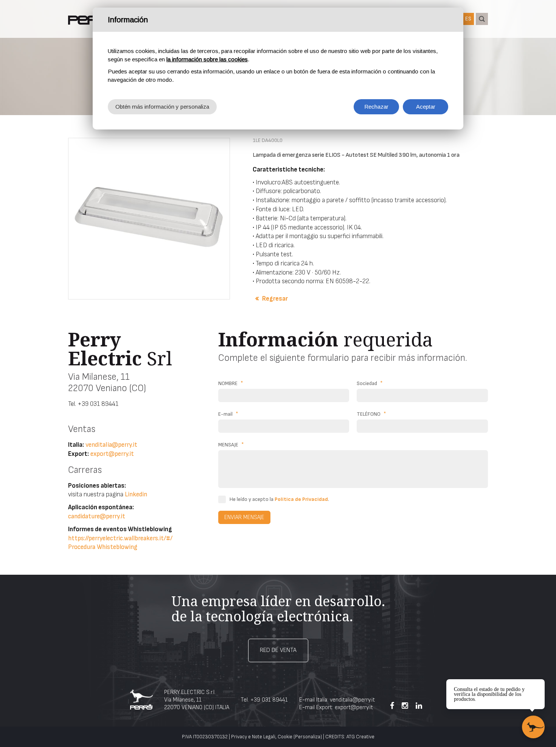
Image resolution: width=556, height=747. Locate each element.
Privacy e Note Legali (253, 737)
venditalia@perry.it (111, 445)
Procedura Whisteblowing (102, 547)
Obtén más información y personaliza (162, 106)
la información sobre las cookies (207, 59)
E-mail (228, 414)
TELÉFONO (371, 414)
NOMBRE (230, 383)
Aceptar (425, 106)
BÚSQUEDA (482, 19)
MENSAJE (231, 444)
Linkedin (136, 494)
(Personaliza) (308, 737)
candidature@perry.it (96, 516)
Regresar (275, 299)
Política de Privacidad (301, 499)
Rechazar (376, 106)
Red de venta (278, 650)
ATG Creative (360, 737)
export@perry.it (112, 454)
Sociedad (370, 383)
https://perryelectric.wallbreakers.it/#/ (120, 538)
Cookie (285, 737)
